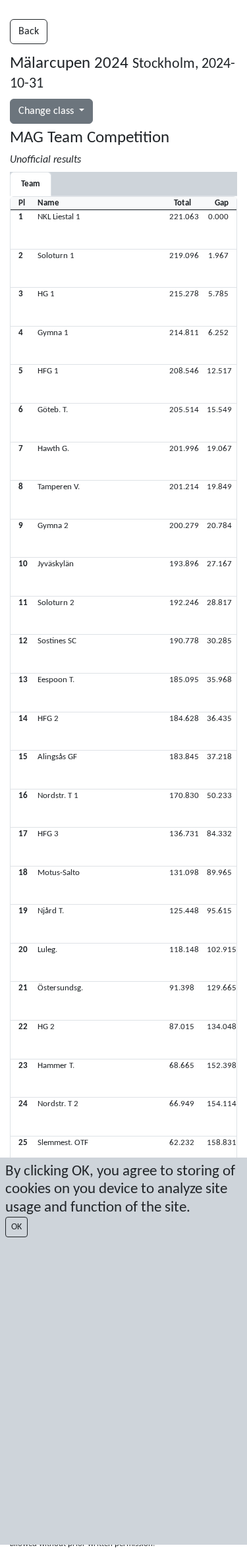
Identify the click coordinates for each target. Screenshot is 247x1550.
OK (16, 1227)
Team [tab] (30, 184)
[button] (123, 229)
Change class (47, 111)
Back (28, 31)
